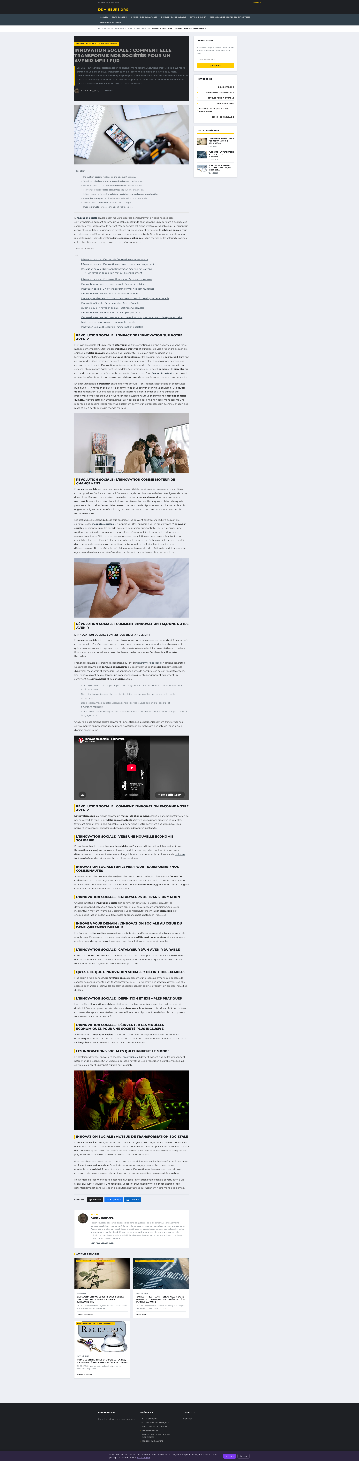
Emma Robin (141, 1314)
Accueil (104, 17)
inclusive (180, 854)
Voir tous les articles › (102, 1243)
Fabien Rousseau (103, 1218)
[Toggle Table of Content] (76, 255)
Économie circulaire (110, 23)
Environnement (198, 17)
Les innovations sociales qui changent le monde (108, 322)
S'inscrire (215, 66)
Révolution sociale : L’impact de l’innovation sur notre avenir (114, 259)
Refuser (243, 1456)
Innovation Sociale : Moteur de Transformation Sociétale (112, 327)
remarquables (130, 1057)
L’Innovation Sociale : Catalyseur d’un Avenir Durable (110, 303)
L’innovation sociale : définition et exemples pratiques (111, 312)
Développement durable (173, 17)
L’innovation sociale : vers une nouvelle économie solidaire (113, 284)
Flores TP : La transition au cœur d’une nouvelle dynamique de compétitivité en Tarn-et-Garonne (160, 1299)
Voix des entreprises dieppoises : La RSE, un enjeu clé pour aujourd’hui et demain (102, 1361)
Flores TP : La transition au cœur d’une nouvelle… (221, 154)
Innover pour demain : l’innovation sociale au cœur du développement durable (125, 298)
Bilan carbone (119, 17)
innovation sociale (86, 218)
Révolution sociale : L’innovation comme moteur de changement (117, 264)
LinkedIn (134, 1200)
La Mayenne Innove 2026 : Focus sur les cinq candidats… (221, 141)
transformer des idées (148, 662)
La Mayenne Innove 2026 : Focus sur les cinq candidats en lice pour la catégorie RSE (100, 1299)
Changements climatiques (144, 17)
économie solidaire (163, 373)
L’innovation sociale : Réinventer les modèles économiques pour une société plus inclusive (131, 317)
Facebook (115, 1200)
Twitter (97, 1200)
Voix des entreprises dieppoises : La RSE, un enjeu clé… (220, 167)
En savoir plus (143, 1457)
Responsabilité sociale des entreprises (230, 17)
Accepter (230, 1456)
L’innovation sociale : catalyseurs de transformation (109, 293)
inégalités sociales (103, 524)
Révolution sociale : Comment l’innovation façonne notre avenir (116, 269)
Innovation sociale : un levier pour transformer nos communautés (117, 288)
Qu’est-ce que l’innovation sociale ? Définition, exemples (112, 308)
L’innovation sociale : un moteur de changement (115, 273)
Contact (256, 2)
